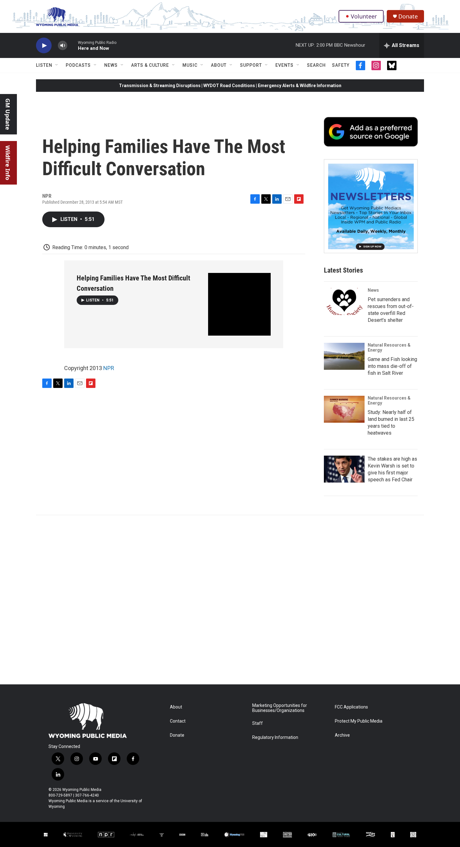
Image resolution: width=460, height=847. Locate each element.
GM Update (8, 114)
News (111, 65)
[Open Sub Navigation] (56, 65)
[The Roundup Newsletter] (370, 206)
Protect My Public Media (358, 721)
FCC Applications (351, 707)
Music (189, 65)
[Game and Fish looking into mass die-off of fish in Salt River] (344, 356)
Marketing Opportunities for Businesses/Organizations (279, 708)
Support (251, 65)
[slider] (73, 45)
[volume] (62, 46)
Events (284, 65)
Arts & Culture (150, 65)
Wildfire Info (8, 162)
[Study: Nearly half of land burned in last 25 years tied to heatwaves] (344, 409)
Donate (408, 16)
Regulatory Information (275, 737)
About (219, 65)
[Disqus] (230, 599)
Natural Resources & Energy (389, 347)
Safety (341, 65)
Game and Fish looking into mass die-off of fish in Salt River (392, 366)
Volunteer (364, 16)
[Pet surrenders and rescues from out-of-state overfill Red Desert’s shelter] (344, 301)
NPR (108, 368)
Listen (44, 65)
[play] (44, 45)
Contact (178, 721)
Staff (257, 723)
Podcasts (78, 65)
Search (316, 65)
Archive (342, 735)
